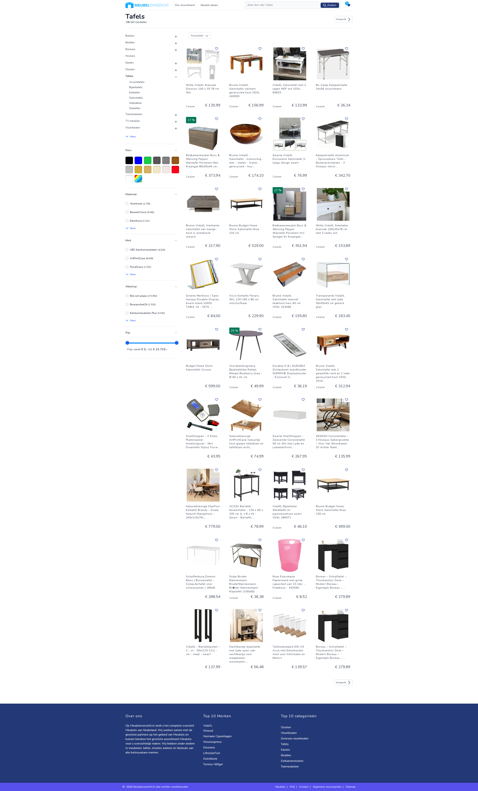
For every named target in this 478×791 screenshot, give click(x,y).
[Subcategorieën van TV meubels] (174, 121)
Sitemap (351, 787)
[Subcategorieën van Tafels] (174, 77)
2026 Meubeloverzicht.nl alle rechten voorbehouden (157, 787)
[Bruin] (176, 162)
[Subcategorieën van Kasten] (174, 63)
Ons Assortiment (185, 5)
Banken (129, 36)
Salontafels (136, 98)
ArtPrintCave (141, 258)
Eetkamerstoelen (292, 761)
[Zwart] (129, 162)
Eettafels (134, 92)
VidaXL (208, 726)
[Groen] (148, 162)
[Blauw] (139, 162)
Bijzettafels (135, 87)
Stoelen (130, 69)
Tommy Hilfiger (213, 764)
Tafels (129, 76)
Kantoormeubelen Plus (147, 313)
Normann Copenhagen (217, 736)
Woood (208, 731)
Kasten (129, 62)
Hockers (130, 56)
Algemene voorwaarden (327, 787)
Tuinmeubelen (133, 114)
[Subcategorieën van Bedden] (174, 43)
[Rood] (176, 171)
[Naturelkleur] (166, 171)
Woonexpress (212, 742)
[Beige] (157, 171)
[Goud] (139, 171)
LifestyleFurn (212, 753)
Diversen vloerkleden (295, 738)
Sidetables (135, 103)
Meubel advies (209, 5)
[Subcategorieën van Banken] (174, 36)
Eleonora (209, 747)
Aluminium (140, 203)
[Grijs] (166, 162)
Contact (303, 787)
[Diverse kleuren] (139, 181)
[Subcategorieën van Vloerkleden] (174, 128)
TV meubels (132, 121)
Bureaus (130, 49)
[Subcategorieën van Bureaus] (174, 50)
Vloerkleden (132, 127)
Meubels (280, 787)
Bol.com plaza (143, 296)
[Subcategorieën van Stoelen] (174, 70)
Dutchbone (210, 759)
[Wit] (129, 181)
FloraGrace (140, 267)
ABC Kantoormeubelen (147, 250)
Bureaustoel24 (143, 304)
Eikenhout (140, 221)
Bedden (130, 42)
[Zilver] (129, 171)
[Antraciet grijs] (157, 162)
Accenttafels (137, 82)
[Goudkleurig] (148, 171)
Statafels (134, 108)
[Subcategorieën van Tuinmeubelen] (174, 115)
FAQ (292, 787)
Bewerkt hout (142, 212)
